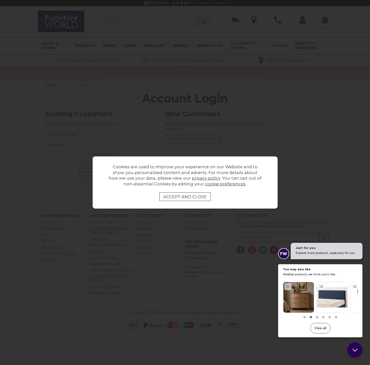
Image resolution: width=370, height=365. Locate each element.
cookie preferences (225, 183)
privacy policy (206, 178)
